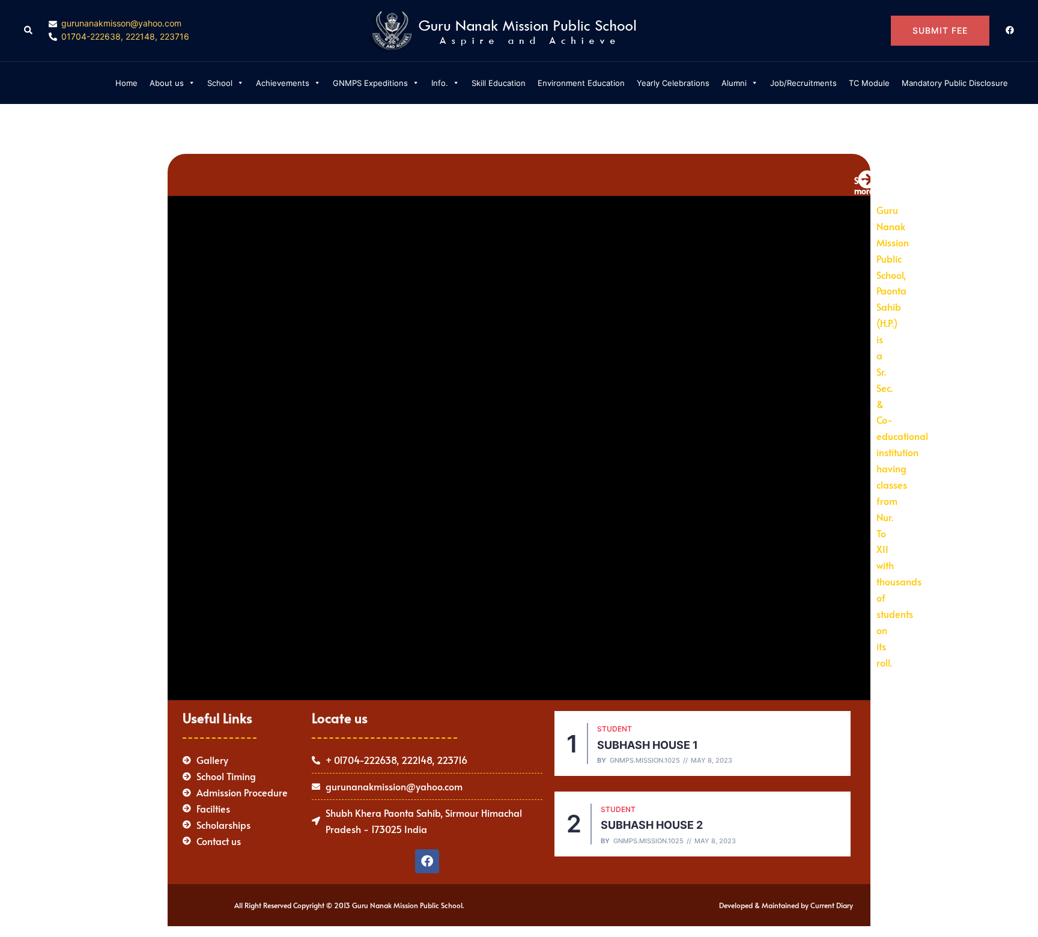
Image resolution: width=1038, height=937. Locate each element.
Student (614, 728)
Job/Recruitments (803, 83)
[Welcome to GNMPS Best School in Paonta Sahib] (519, 29)
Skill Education (499, 83)
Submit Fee (940, 30)
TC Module (869, 83)
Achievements (282, 83)
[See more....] (867, 179)
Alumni (734, 83)
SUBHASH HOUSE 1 (647, 745)
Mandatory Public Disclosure (955, 83)
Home (126, 83)
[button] (29, 30)
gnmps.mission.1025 (645, 760)
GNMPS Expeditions (370, 83)
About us (167, 83)
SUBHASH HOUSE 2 (652, 825)
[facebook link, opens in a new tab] (1009, 30)
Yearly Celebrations (673, 83)
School (219, 83)
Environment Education (581, 83)
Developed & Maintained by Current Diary (786, 905)
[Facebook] (427, 861)
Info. (439, 83)
